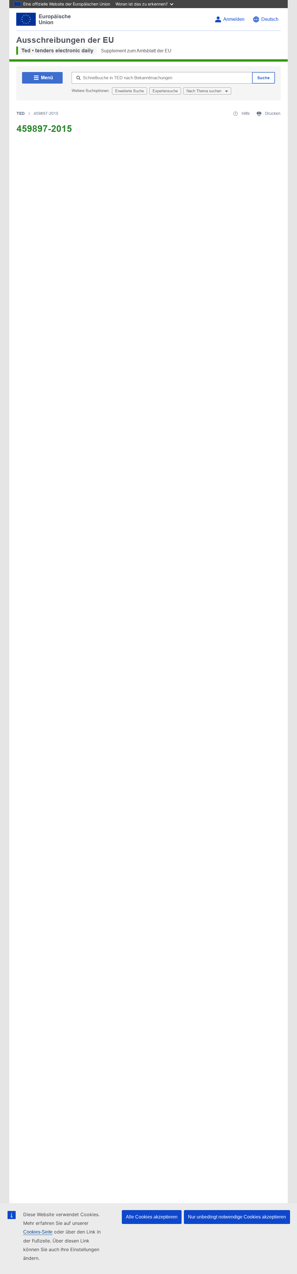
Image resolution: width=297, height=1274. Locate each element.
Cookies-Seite (37, 1231)
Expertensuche (165, 91)
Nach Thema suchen (204, 91)
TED (21, 113)
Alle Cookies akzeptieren (152, 1216)
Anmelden (234, 19)
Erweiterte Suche (129, 91)
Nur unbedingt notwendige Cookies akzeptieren (237, 1216)
